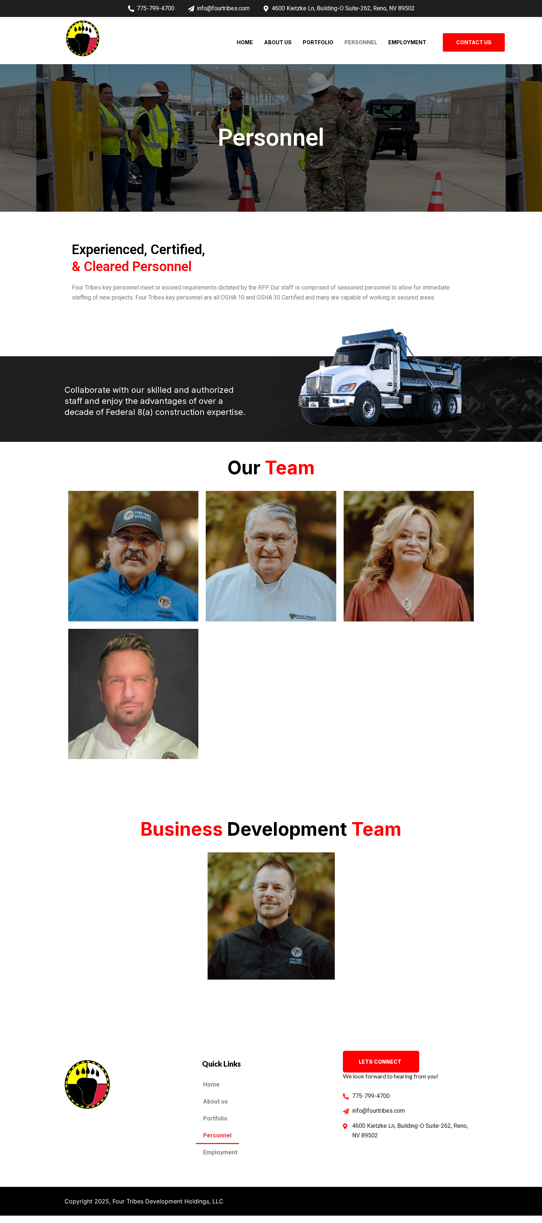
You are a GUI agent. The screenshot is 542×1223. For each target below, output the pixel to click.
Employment (407, 42)
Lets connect (380, 1062)
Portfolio (318, 42)
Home (245, 42)
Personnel (360, 42)
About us (278, 42)
